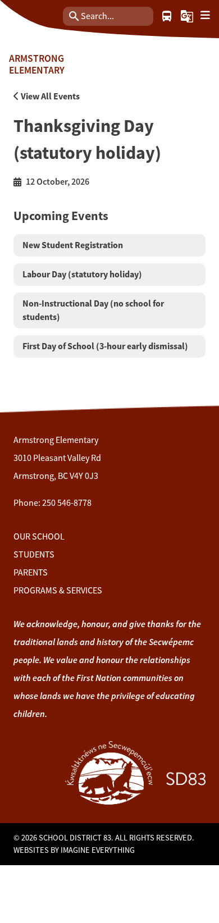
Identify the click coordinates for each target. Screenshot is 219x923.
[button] (187, 16)
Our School (39, 536)
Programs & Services (57, 590)
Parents (30, 572)
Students (33, 554)
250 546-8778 (67, 503)
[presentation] (205, 15)
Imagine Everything (98, 850)
